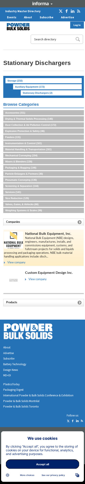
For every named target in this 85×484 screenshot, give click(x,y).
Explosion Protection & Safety (25, 131)
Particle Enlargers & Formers (24, 173)
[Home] (15, 26)
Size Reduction (17, 198)
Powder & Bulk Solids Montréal (21, 401)
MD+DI (7, 375)
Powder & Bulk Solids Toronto (21, 406)
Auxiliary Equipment (30, 86)
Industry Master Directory (23, 11)
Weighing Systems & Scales (23, 210)
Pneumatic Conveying (21, 180)
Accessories (15, 112)
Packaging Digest (13, 390)
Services (13, 192)
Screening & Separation (22, 186)
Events (11, 17)
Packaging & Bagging (20, 167)
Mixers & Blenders (18, 161)
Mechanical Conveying (21, 155)
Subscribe (46, 17)
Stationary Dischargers (38, 93)
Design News (10, 370)
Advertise (67, 17)
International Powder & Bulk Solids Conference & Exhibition (38, 395)
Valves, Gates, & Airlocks (22, 204)
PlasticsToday (11, 384)
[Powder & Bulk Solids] (33, 332)
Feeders (13, 137)
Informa (42, 3)
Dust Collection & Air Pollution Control (30, 125)
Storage (15, 80)
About (28, 17)
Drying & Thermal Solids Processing (29, 119)
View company (16, 262)
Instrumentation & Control (23, 143)
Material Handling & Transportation (28, 149)
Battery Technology (14, 364)
